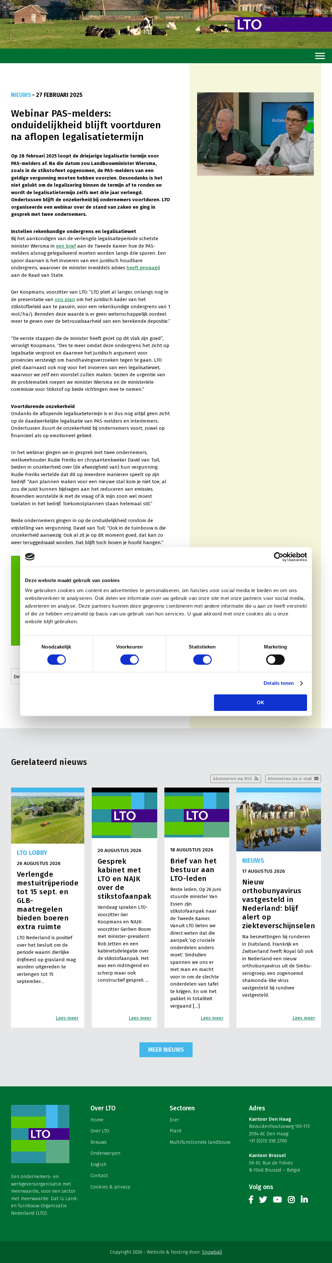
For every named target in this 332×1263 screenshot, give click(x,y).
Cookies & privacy (110, 1187)
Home (96, 1120)
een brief (66, 246)
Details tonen (279, 683)
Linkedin (304, 1200)
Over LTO (99, 1131)
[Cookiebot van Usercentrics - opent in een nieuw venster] (278, 557)
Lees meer (67, 1018)
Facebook (251, 1200)
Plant (176, 1131)
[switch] (129, 659)
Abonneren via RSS (232, 778)
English (98, 1164)
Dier (174, 1120)
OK (260, 702)
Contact (99, 1175)
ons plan (65, 299)
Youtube (277, 1200)
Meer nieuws (166, 1049)
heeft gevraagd (143, 268)
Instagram (291, 1200)
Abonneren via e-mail (290, 778)
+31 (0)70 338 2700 (268, 1141)
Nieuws (98, 1142)
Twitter (263, 1200)
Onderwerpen (105, 1153)
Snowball (212, 1252)
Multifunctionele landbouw (200, 1142)
